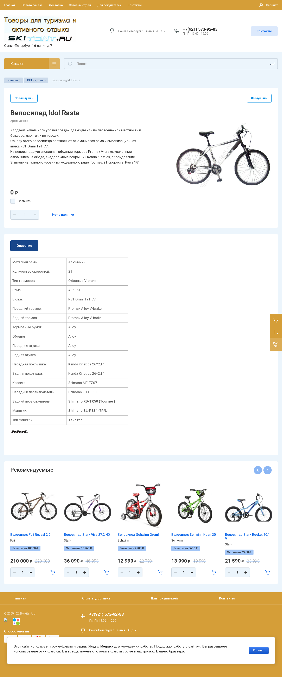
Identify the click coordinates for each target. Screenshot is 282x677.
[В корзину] (53, 572)
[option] (223, 155)
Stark (67, 540)
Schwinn (123, 540)
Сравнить (24, 201)
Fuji (12, 540)
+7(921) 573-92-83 (200, 29)
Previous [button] (258, 470)
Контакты (264, 31)
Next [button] (267, 470)
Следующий (259, 98)
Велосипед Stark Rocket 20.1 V (247, 536)
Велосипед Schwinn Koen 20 (193, 535)
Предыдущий (24, 98)
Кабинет (272, 5)
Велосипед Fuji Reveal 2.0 (30, 535)
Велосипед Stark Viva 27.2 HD (87, 535)
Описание (24, 246)
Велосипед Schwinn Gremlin (139, 535)
